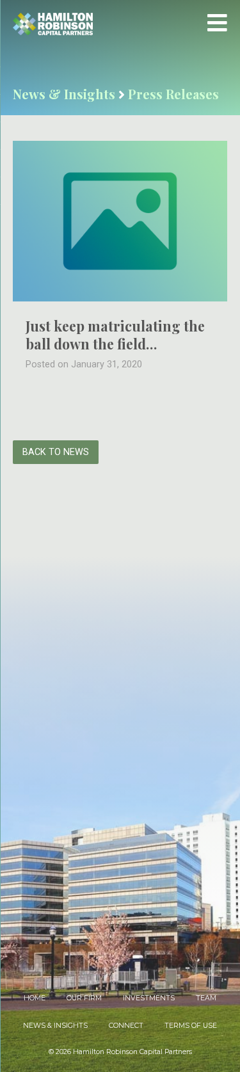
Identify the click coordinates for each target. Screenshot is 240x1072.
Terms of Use (190, 1025)
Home (34, 998)
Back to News (55, 452)
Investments (149, 998)
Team (206, 998)
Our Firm (84, 998)
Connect (126, 1025)
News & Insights (55, 1025)
